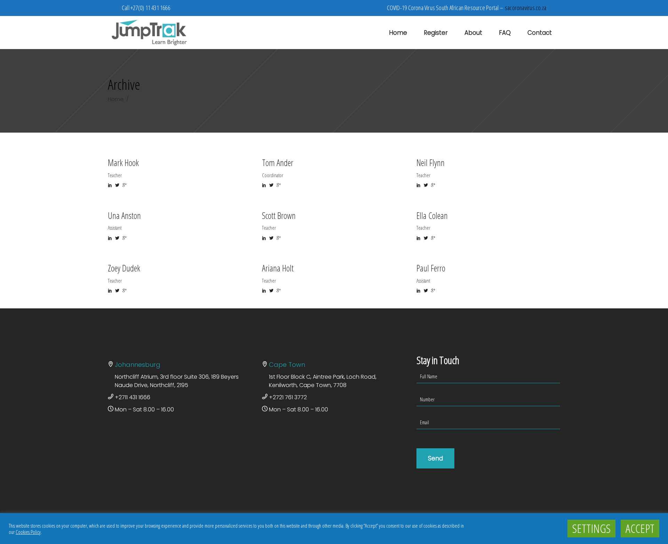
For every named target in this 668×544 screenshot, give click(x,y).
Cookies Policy (28, 532)
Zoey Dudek (124, 268)
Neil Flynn (430, 162)
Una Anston (124, 215)
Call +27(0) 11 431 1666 (146, 7)
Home (116, 99)
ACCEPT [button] (640, 528)
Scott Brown (279, 215)
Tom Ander (277, 162)
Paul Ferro (430, 268)
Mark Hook (123, 162)
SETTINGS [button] (591, 528)
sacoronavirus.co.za (525, 7)
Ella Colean (432, 215)
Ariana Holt (278, 268)
